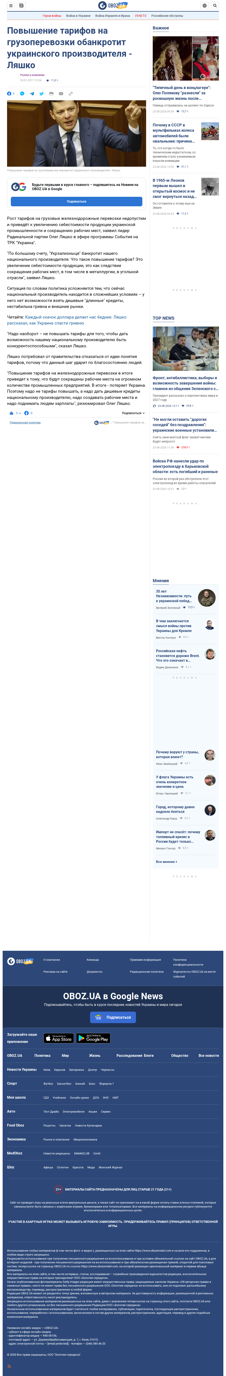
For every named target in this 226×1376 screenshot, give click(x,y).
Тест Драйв (51, 1111)
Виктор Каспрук (166, 637)
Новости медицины (56, 1153)
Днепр (92, 1069)
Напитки (65, 1125)
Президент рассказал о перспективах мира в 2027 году (185, 398)
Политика (42, 1055)
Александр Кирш (166, 818)
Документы (94, 971)
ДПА (96, 1097)
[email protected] (57, 1343)
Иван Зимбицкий (166, 763)
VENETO (141, 15)
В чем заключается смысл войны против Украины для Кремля (174, 626)
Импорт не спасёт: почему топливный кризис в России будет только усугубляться (178, 837)
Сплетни (63, 1167)
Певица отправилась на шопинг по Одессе (183, 105)
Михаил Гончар (165, 848)
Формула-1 (106, 1083)
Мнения (161, 580)
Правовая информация (145, 959)
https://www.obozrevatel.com (153, 1250)
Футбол (48, 1083)
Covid (96, 1153)
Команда (93, 959)
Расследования (129, 1055)
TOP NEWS (163, 318)
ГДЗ (46, 1097)
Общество (179, 1055)
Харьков (59, 1069)
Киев (46, 1069)
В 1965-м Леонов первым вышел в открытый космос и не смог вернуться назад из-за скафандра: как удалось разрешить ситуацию (174, 188)
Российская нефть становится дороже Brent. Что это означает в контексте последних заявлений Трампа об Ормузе (178, 656)
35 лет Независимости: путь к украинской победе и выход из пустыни (174, 596)
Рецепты (49, 1125)
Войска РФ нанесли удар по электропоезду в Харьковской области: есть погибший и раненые (185, 466)
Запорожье (76, 1069)
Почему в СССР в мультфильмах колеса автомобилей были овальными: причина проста (173, 133)
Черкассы (107, 1069)
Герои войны (52, 15)
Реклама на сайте (55, 971)
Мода (91, 1167)
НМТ (116, 1097)
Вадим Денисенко (167, 667)
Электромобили (74, 1111)
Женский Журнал (110, 1167)
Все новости (209, 1055)
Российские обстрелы (167, 15)
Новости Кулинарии (88, 1125)
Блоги (149, 1055)
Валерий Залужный (168, 607)
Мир (65, 1055)
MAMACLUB (81, 1153)
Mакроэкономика (85, 1139)
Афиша (48, 1167)
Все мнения (165, 862)
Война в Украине (78, 15)
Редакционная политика (25, 422)
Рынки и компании (32, 75)
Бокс (92, 1083)
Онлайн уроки (79, 1097)
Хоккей (80, 1083)
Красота (78, 1167)
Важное (161, 28)
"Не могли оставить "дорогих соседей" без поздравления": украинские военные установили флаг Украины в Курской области (183, 425)
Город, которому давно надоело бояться (175, 809)
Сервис (106, 1111)
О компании (51, 959)
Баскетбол (64, 1083)
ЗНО (106, 1097)
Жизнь (94, 1055)
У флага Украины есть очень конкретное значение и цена (174, 782)
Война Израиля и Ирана (112, 15)
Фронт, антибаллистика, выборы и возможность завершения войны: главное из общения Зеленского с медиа (185, 383)
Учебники (59, 1097)
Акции (93, 1111)
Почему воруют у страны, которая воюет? (177, 754)
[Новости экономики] (101, 424)
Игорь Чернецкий (167, 793)
